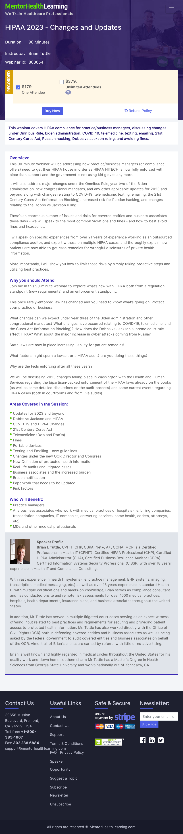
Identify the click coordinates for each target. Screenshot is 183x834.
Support (57, 734)
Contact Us (59, 725)
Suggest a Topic (63, 778)
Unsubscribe (60, 804)
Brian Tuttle (39, 53)
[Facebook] (143, 740)
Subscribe (149, 724)
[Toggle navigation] (171, 9)
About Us (58, 716)
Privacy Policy (72, 752)
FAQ (53, 752)
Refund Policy (140, 110)
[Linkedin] (152, 740)
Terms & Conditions (66, 743)
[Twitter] (161, 740)
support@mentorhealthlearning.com (35, 748)
